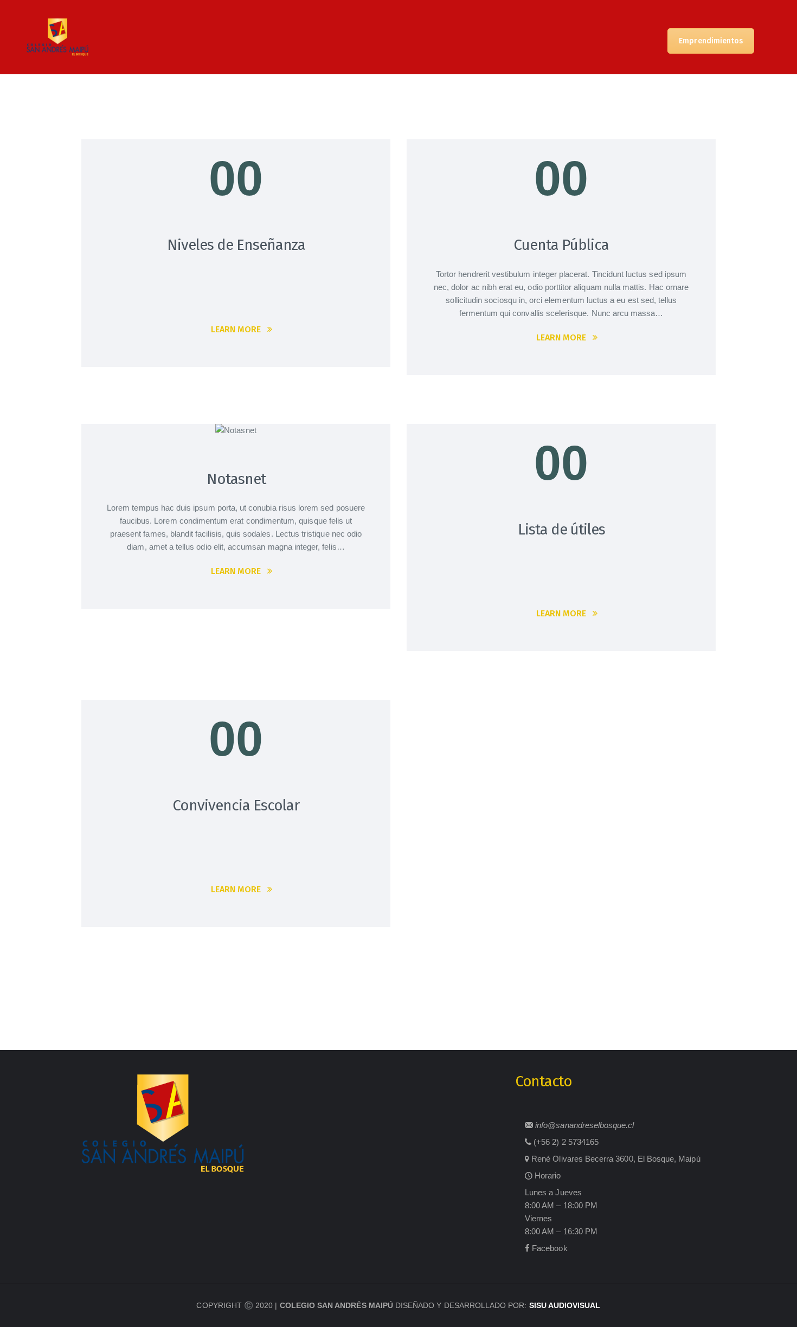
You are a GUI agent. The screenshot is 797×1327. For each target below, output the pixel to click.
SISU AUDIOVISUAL (565, 1305)
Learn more (236, 329)
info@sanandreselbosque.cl (584, 1125)
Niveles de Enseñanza (236, 245)
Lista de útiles (561, 529)
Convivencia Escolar (235, 805)
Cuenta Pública (561, 245)
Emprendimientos (711, 41)
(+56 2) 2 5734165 (566, 1141)
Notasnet (236, 479)
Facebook (549, 1248)
